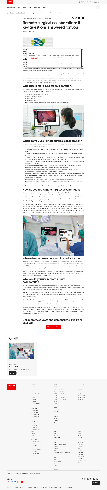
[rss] (18, 482)
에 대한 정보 (80, 442)
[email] (83, 18)
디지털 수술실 (81, 385)
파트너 (44, 7)
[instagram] (8, 482)
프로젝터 (33, 397)
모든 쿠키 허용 (73, 63)
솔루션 (32, 431)
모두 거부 (61, 63)
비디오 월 (33, 421)
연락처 (24, 7)
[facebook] (73, 18)
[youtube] (22, 482)
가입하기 (95, 482)
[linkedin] (79, 18)
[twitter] (76, 18)
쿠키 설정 (31, 62)
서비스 (79, 393)
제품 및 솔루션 (11, 7)
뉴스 (19, 7)
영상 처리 (56, 416)
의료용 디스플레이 (58, 385)
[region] (54, 58)
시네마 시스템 (34, 408)
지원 (30, 7)
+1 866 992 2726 (34, 473)
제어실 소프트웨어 (58, 407)
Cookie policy (34, 58)
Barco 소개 (37, 7)
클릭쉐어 (33, 385)
